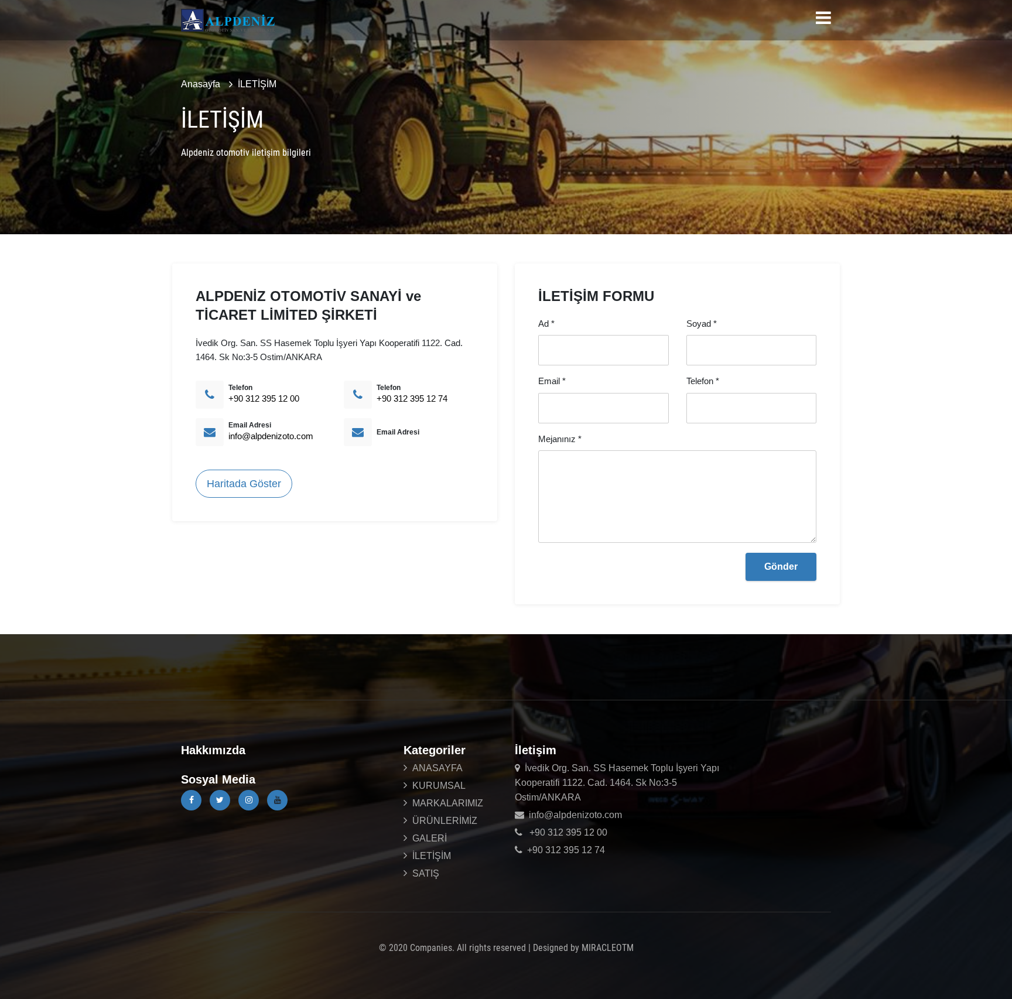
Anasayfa (200, 84)
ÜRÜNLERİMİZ (444, 821)
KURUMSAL (439, 786)
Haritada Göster (244, 484)
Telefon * (702, 381)
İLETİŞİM (257, 84)
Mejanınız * (560, 439)
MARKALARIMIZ (447, 803)
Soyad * (701, 324)
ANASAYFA (437, 768)
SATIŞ (425, 873)
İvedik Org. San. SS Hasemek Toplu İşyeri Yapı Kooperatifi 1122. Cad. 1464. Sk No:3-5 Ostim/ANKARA (617, 782)
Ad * (546, 324)
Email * (552, 381)
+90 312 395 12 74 (412, 398)
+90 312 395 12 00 (263, 398)
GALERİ (429, 838)
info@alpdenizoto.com (270, 436)
